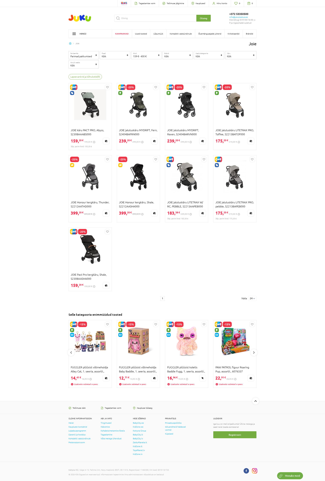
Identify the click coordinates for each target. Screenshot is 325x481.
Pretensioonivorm (77, 442)
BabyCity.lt (138, 434)
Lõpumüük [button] (158, 34)
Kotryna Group (139, 431)
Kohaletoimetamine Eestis (113, 431)
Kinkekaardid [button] (233, 34)
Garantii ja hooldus (77, 434)
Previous (71, 352)
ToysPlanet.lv (139, 450)
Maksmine (105, 427)
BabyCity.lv (138, 438)
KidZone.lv (138, 454)
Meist (71, 423)
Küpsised (169, 434)
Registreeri (235, 434)
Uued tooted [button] (141, 34)
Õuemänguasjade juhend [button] (209, 34)
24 (251, 298)
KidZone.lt (137, 446)
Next (254, 352)
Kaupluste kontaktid (78, 427)
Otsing (203, 18)
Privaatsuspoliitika (173, 423)
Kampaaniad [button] (122, 33)
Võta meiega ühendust (111, 438)
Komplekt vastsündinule (80, 438)
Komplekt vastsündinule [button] (181, 34)
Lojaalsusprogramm (77, 431)
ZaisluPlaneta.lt (140, 442)
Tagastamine (106, 434)
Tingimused (106, 423)
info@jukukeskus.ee (238, 17)
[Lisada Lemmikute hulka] (107, 87)
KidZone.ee (138, 427)
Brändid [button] (249, 34)
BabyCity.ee (138, 423)
